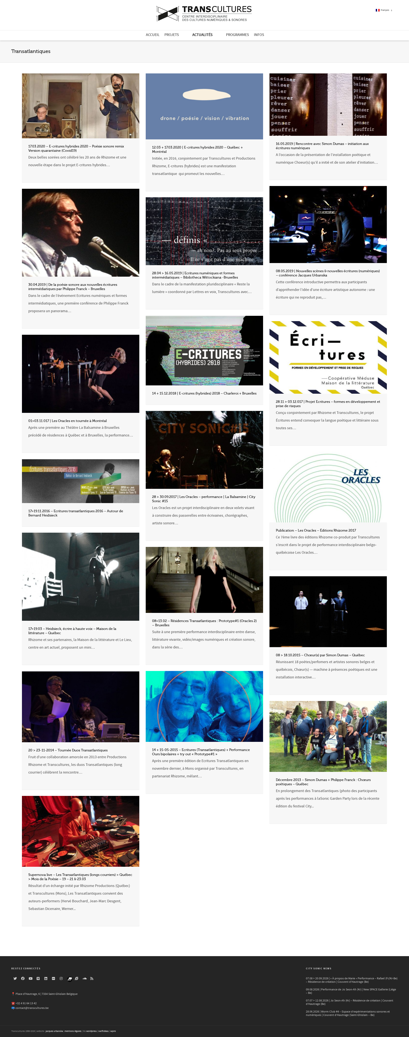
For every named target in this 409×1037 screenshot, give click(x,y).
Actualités (202, 34)
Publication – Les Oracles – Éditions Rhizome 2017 (316, 530)
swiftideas (103, 1031)
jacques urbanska (54, 1031)
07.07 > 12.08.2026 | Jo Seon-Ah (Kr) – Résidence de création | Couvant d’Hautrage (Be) (349, 1002)
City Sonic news (319, 968)
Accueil (153, 34)
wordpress (91, 1031)
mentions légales (73, 1031)
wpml (113, 1031)
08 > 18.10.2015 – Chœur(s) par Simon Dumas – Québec (320, 655)
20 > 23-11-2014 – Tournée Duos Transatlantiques (68, 750)
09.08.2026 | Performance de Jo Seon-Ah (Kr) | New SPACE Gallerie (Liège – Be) (351, 991)
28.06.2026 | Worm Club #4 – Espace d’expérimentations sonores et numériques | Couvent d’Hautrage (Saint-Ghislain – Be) (348, 1013)
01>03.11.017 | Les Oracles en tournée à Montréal (67, 421)
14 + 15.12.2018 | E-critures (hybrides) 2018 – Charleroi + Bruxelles (204, 393)
